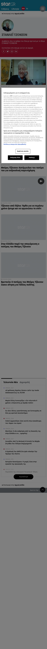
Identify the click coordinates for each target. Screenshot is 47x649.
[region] (23, 125)
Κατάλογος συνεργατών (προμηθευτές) (15, 144)
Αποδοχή (32, 157)
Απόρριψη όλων (15, 157)
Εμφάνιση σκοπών (23, 151)
